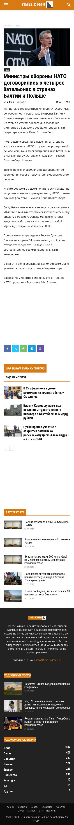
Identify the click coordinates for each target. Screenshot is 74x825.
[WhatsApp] (23, 348)
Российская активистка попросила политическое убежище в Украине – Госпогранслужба (45, 577)
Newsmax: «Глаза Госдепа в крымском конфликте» (47, 685)
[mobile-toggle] (6, 5)
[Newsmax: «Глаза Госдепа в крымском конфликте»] (13, 688)
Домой (7, 25)
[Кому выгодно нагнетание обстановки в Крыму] (13, 542)
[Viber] (40, 348)
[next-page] (11, 448)
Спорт (21, 810)
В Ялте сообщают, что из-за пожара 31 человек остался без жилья (47, 592)
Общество (46, 806)
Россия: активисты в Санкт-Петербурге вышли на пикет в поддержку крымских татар (47, 722)
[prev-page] (6, 448)
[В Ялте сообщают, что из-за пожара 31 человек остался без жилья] (13, 596)
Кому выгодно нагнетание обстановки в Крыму (47, 541)
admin (10, 101)
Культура (60, 806)
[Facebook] (7, 348)
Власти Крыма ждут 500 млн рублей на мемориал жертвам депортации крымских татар (45, 560)
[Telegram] (32, 348)
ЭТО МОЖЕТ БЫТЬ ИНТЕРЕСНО (25, 368)
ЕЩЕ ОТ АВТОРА (16, 377)
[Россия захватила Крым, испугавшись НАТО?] (13, 525)
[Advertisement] (37, 16)
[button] (69, 5)
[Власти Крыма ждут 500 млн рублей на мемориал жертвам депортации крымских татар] (13, 559)
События (22, 806)
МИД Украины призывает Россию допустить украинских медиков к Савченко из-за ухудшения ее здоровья (47, 704)
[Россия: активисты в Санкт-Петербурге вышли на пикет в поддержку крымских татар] (13, 723)
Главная (10, 806)
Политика (51, 810)
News (17, 25)
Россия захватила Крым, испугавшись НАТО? (46, 523)
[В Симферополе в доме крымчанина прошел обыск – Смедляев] (13, 392)
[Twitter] (15, 348)
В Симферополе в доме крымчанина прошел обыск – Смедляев (43, 392)
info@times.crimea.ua (48, 660)
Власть (34, 806)
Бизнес (31, 810)
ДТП (41, 810)
